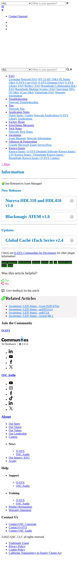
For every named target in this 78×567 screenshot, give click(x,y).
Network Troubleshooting (23, 102)
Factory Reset (16, 121)
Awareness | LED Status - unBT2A (29, 312)
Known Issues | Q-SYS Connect (40, 158)
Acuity (13, 460)
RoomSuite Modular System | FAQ (35, 89)
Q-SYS (5, 330)
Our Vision (15, 427)
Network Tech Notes (21, 131)
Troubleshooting (18, 99)
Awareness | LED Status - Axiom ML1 (31, 315)
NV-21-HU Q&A (48, 79)
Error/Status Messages (21, 125)
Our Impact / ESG (19, 457)
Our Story (14, 423)
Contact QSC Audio (20, 530)
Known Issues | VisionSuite (30, 154)
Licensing (14, 79)
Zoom (33, 144)
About (6, 417)
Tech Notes (15, 128)
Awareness (15, 25)
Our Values (15, 430)
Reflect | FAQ (32, 85)
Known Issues (17, 148)
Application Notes (19, 112)
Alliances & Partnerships (23, 141)
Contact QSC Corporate (22, 524)
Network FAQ (29, 79)
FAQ (12, 76)
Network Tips (16, 108)
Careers (13, 436)
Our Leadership (18, 433)
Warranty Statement (20, 510)
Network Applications (46, 115)
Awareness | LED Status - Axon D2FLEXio (34, 306)
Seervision (62, 89)
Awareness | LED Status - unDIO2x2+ (31, 309)
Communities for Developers (35, 252)
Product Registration (20, 506)
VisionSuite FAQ (44, 92)
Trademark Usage (19, 543)
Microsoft (23, 144)
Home (12, 22)
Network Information (39, 138)
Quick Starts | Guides (21, 115)
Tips (11, 105)
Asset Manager (17, 29)
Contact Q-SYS (18, 527)
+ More (5, 164)
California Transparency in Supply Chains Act (35, 552)
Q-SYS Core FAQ (26, 82)
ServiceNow (44, 144)
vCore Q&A (27, 92)
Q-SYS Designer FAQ (51, 82)
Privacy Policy (17, 546)
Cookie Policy (17, 549)
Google (13, 144)
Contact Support (18, 16)
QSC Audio (8, 375)
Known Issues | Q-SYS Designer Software (33, 151)
